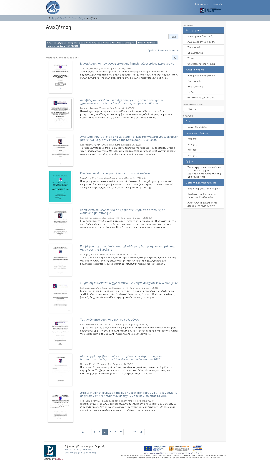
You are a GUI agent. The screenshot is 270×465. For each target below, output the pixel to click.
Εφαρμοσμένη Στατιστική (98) (204, 188)
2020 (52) (192, 144)
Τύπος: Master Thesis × (147, 43)
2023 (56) (192, 139)
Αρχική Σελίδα (60, 18)
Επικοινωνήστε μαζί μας (78, 449)
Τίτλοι (191, 58)
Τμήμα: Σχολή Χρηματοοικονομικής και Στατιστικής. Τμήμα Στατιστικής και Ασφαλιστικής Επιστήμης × (91, 43)
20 (134, 432)
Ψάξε (173, 36)
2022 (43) (192, 155)
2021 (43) (192, 149)
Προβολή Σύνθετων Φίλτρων (163, 50)
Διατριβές (77, 18)
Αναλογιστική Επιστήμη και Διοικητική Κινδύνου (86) (203, 195)
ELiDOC (59, 458)
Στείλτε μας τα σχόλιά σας (80, 452)
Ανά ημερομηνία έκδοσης (201, 41)
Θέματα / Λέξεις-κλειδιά (201, 63)
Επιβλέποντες (195, 52)
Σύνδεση (192, 109)
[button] (201, 4)
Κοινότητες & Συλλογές (200, 36)
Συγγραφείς (194, 47)
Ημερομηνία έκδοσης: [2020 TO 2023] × (63, 46)
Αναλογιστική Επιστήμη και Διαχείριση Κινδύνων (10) (203, 204)
